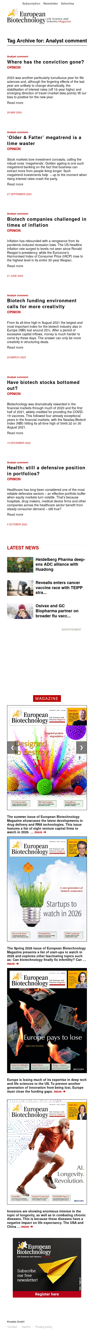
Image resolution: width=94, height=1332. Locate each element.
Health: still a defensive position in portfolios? (46, 470)
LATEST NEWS (23, 547)
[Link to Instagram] (83, 1321)
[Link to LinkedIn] (76, 1321)
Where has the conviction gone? (45, 61)
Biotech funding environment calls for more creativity (42, 303)
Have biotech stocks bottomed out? (43, 385)
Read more (15, 102)
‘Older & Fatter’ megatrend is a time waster (44, 140)
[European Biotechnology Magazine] (39, 16)
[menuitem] (31, 3)
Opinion (14, 67)
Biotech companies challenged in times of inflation (46, 221)
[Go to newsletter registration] (47, 1268)
